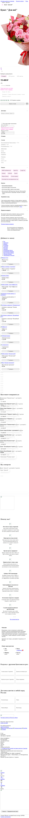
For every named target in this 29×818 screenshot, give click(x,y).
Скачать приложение (6, 816)
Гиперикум (3, 154)
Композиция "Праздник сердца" (8, 413)
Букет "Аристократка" (6, 406)
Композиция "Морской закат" (8, 402)
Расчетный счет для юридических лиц (10, 179)
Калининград (4, 699)
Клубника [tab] (5, 245)
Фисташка (3, 152)
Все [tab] (4, 241)
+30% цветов (11, 76)
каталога (10, 89)
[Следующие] (2, 372)
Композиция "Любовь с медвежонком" (10, 429)
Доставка (5, 85)
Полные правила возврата (7, 224)
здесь (21, 206)
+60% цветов (20, 76)
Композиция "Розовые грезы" (8, 454)
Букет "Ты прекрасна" (6, 450)
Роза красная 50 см (5, 146)
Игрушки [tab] (5, 247)
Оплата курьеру (14, 176)
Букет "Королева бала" (6, 433)
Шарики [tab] (5, 244)
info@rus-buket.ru (5, 727)
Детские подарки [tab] (7, 254)
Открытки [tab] (5, 242)
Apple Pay (16, 170)
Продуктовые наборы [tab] (8, 252)
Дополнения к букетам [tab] (8, 255)
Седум (2, 150)
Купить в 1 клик (12, 103)
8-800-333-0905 (4, 723)
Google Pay (22, 170)
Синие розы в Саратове (7, 671)
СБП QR (10, 173)
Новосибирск (4, 707)
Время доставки (4, 130)
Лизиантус (3, 144)
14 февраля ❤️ (19, 650)
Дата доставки (4, 124)
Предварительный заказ (13, 811)
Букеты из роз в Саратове (7, 679)
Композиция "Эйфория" (6, 417)
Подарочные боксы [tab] (8, 250)
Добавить (11, 264)
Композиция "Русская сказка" (8, 438)
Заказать (4, 811)
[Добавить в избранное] (27, 104)
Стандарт (3, 76)
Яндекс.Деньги (5, 176)
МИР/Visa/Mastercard (6, 170)
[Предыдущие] (1, 372)
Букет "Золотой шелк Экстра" (8, 445)
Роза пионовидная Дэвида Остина (8, 142)
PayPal (15, 173)
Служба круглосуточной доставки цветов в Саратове (14, 748)
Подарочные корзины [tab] (8, 251)
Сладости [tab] (5, 246)
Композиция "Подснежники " (8, 423)
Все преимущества (14, 619)
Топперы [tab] (5, 249)
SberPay (3, 173)
